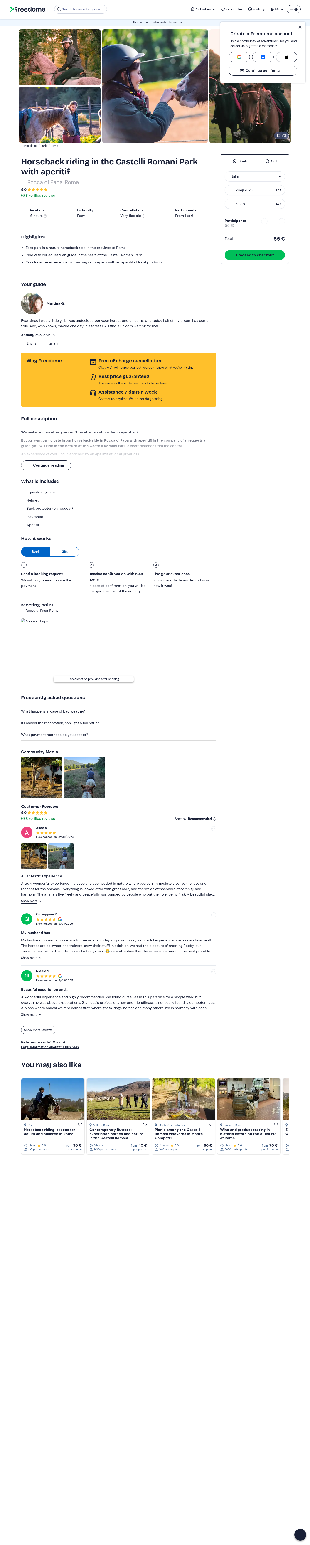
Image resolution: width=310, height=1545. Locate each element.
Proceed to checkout (255, 255)
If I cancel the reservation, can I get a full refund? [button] (61, 722)
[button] (300, 1535)
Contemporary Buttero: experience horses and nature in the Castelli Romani (116, 1133)
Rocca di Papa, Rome (53, 182)
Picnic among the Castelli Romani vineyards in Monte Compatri (179, 1133)
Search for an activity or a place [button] (83, 9)
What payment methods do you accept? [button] (54, 734)
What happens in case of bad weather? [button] (53, 711)
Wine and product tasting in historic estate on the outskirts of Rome (248, 1133)
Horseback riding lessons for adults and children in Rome (49, 1131)
